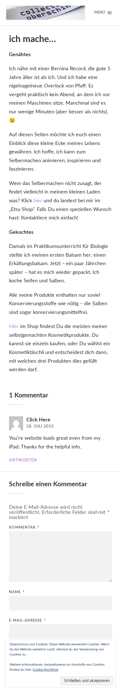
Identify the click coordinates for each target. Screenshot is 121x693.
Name (17, 592)
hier (37, 200)
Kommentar (24, 527)
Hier (14, 326)
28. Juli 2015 (40, 426)
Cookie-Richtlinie (45, 669)
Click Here (38, 420)
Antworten (23, 460)
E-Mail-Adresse (27, 620)
